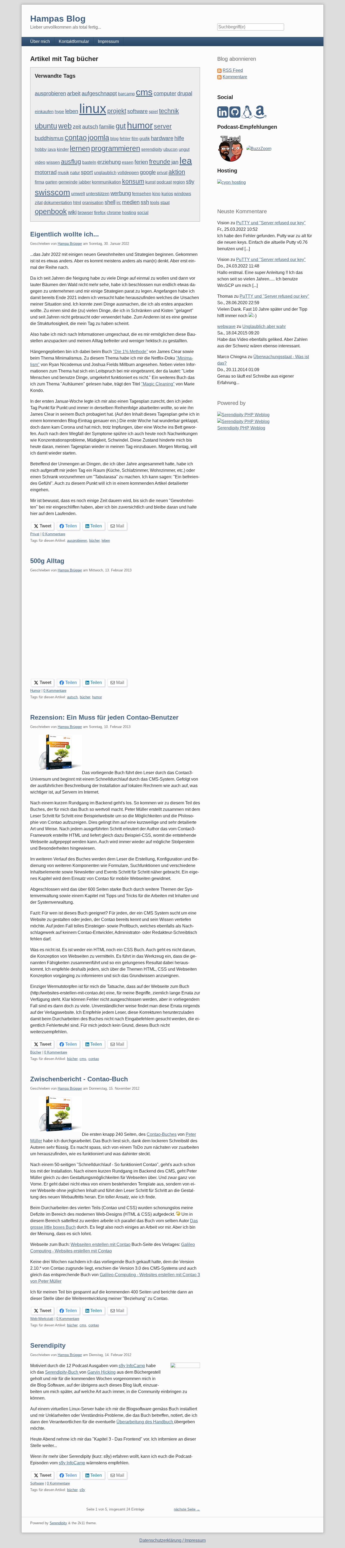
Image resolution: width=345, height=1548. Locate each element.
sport (87, 172)
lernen (80, 148)
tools (154, 202)
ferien (141, 162)
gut (121, 126)
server (163, 126)
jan (174, 162)
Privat (34, 534)
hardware (162, 138)
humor (140, 125)
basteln (89, 162)
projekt (116, 110)
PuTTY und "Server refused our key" (271, 223)
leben (71, 111)
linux (92, 108)
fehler (125, 138)
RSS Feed (233, 70)
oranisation (93, 202)
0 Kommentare (53, 534)
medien (131, 202)
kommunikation (106, 182)
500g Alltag (47, 560)
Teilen (71, 526)
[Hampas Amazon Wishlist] (260, 115)
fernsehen (141, 193)
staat (165, 202)
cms (144, 92)
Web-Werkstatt (41, 1319)
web (65, 126)
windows (182, 193)
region (179, 182)
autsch (90, 127)
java (52, 149)
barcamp (126, 94)
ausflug (71, 161)
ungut (184, 149)
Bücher (35, 1052)
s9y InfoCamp (132, 1365)
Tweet (45, 526)
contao (76, 138)
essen (127, 162)
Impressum (108, 41)
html (77, 202)
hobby (41, 149)
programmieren (115, 148)
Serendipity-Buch (62, 1372)
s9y (190, 182)
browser (85, 212)
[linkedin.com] (222, 115)
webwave (226, 326)
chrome (114, 212)
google (148, 172)
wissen (53, 162)
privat (162, 172)
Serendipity (47, 1345)
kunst (150, 182)
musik (63, 172)
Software (37, 1483)
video (40, 162)
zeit (77, 127)
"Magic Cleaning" (158, 384)
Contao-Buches (162, 1134)
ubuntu (46, 126)
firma (39, 182)
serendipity (151, 149)
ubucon (170, 149)
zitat (39, 202)
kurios (167, 193)
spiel (153, 111)
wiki (72, 212)
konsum (133, 181)
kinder (63, 149)
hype (59, 111)
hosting (129, 212)
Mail (120, 526)
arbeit (74, 93)
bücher (94, 540)
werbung (121, 193)
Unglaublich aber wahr (264, 326)
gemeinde (68, 182)
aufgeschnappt (99, 93)
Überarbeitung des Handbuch (145, 1422)
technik (169, 110)
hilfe (179, 138)
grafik (144, 138)
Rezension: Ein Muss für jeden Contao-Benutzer (104, 717)
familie (107, 127)
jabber (85, 182)
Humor (35, 691)
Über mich (40, 41)
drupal (184, 93)
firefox (100, 212)
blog (114, 138)
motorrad (46, 172)
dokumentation (58, 202)
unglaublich (105, 172)
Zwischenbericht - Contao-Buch (79, 1079)
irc (118, 202)
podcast (164, 182)
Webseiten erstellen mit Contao (100, 1244)
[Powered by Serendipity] (243, 414)
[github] (234, 115)
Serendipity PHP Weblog (241, 428)
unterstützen (97, 193)
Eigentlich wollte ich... (64, 234)
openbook (51, 212)
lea (186, 160)
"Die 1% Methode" (130, 351)
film (135, 138)
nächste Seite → (187, 1509)
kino (156, 193)
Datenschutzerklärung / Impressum (172, 1540)
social (143, 212)
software (137, 111)
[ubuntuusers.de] (247, 115)
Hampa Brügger (70, 244)
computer (165, 93)
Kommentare (235, 76)
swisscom (52, 192)
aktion (176, 171)
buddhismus (49, 138)
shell (110, 202)
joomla (98, 138)
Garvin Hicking (101, 1372)
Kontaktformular (74, 41)
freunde (159, 161)
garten (51, 182)
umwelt (78, 193)
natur (75, 172)
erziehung (109, 162)
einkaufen (44, 111)
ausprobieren (50, 93)
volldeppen (128, 172)
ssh (145, 202)
